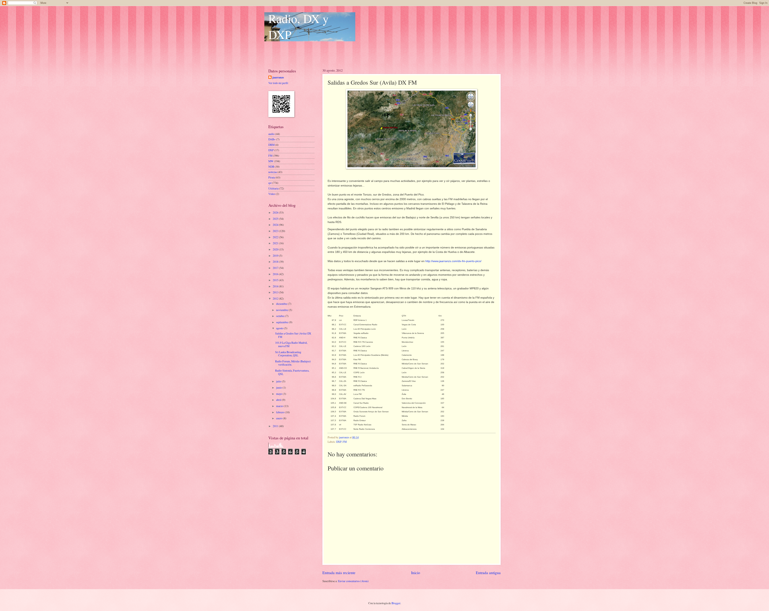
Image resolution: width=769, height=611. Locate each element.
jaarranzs (278, 77)
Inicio (415, 572)
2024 (276, 225)
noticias (272, 172)
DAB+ (272, 139)
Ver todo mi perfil (278, 83)
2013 (276, 292)
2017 (276, 268)
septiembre (282, 322)
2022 (276, 237)
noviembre (282, 310)
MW (270, 161)
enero (279, 418)
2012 (276, 298)
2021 (276, 243)
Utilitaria (273, 188)
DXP (338, 442)
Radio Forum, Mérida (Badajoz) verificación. (293, 363)
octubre (280, 316)
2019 (276, 255)
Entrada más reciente (338, 572)
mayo (279, 394)
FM (345, 442)
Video (271, 194)
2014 (276, 286)
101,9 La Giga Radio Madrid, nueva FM (291, 344)
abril (279, 400)
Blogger (396, 603)
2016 (276, 274)
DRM (271, 145)
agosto (280, 328)
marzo (280, 406)
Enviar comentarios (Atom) (353, 581)
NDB (271, 166)
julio (279, 381)
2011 (276, 426)
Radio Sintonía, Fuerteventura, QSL (292, 372)
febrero (280, 412)
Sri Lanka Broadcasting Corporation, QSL (288, 353)
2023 (276, 231)
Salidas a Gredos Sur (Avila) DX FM (293, 335)
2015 (276, 280)
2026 (276, 212)
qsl (270, 183)
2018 (276, 261)
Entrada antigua (488, 572)
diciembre (282, 304)
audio (271, 134)
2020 (276, 249)
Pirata (271, 177)
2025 (276, 219)
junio (279, 387)
